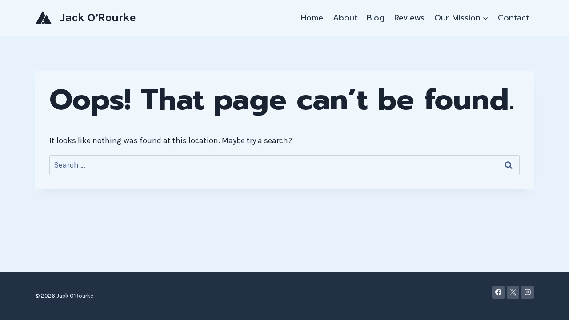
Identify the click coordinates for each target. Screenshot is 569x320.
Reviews (409, 18)
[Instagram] (527, 292)
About (345, 18)
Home (312, 18)
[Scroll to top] (548, 304)
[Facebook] (498, 292)
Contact (513, 18)
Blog (376, 18)
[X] (513, 292)
